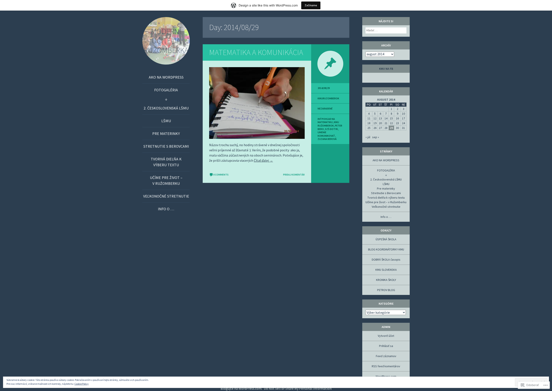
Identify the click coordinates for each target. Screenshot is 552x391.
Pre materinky (166, 133)
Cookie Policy (81, 383)
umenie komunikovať (326, 134)
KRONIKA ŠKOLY (386, 280)
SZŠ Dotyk (331, 129)
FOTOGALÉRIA (166, 89)
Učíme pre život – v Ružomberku (166, 180)
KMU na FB (386, 69)
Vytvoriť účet (386, 336)
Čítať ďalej (263, 160)
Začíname (311, 5)
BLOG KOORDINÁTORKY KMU (386, 249)
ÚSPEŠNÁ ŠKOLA (386, 239)
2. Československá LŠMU (166, 108)
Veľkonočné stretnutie (166, 196)
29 (391, 128)
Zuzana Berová (327, 139)
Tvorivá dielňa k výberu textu (166, 162)
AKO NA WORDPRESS (166, 77)
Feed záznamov (386, 356)
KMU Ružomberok (328, 123)
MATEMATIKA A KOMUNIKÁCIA (256, 52)
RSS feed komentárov (386, 366)
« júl (367, 137)
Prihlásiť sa (386, 346)
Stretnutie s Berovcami (166, 146)
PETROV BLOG (386, 290)
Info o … (166, 208)
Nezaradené (325, 108)
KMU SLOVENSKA (386, 270)
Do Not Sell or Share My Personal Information (298, 388)
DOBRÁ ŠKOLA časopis (386, 259)
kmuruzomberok (328, 98)
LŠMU (166, 120)
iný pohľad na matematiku (326, 120)
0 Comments (221, 174)
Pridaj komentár (294, 174)
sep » (375, 137)
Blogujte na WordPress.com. (241, 388)
